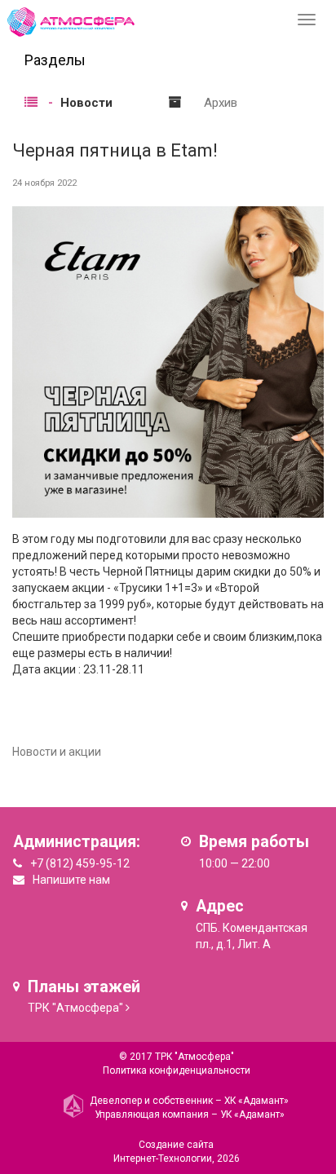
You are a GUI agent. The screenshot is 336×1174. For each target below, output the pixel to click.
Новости (86, 102)
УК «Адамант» (252, 1114)
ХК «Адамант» (256, 1100)
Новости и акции (56, 751)
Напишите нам (71, 879)
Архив (220, 102)
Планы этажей (84, 987)
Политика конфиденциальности (176, 1070)
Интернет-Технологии (162, 1158)
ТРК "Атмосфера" (75, 1007)
